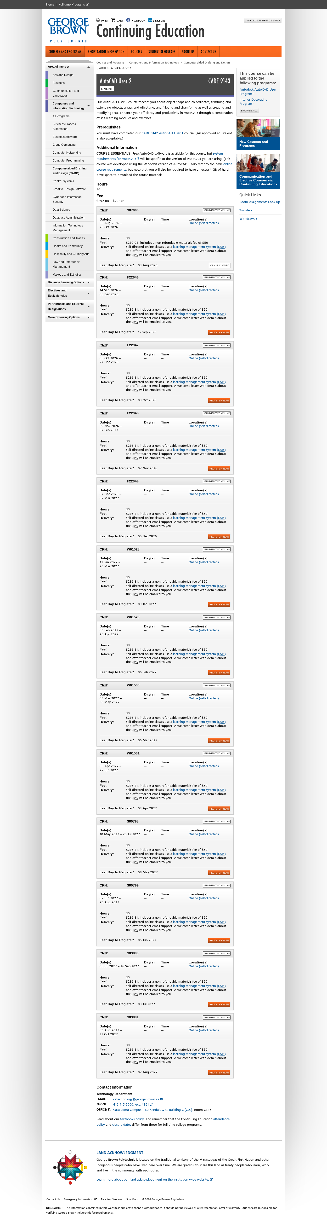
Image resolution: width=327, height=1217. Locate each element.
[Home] (70, 30)
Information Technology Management (68, 228)
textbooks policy (132, 1119)
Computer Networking (67, 152)
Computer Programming (68, 160)
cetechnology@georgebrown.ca (136, 1099)
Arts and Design (63, 75)
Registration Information (106, 51)
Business (59, 83)
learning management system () (199, 247)
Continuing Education (150, 30)
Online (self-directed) (204, 223)
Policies (136, 51)
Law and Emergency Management (66, 264)
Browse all (249, 110)
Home (50, 4)
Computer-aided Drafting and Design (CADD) (69, 171)
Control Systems (63, 181)
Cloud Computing (64, 144)
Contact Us (208, 51)
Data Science (61, 209)
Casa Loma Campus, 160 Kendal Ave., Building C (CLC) (152, 1110)
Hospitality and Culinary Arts (71, 254)
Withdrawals (248, 219)
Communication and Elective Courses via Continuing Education (257, 180)
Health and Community (68, 246)
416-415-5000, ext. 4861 (131, 1104)
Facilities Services (111, 1199)
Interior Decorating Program (253, 102)
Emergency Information (78, 1199)
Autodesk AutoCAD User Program (258, 91)
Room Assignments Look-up (259, 202)
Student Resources (161, 51)
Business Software (65, 137)
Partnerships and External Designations (66, 306)
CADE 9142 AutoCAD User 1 (162, 133)
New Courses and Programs (253, 143)
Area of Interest (58, 66)
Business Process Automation (64, 126)
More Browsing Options (64, 317)
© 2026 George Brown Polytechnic (163, 1199)
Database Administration (69, 217)
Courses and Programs (65, 51)
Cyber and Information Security (67, 199)
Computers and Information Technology (69, 106)
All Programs (61, 116)
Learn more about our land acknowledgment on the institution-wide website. (152, 1179)
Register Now (219, 332)
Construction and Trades (69, 238)
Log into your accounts (263, 20)
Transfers (245, 210)
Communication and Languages (66, 93)
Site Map (131, 1199)
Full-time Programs (72, 4)
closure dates (121, 1125)
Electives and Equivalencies (57, 293)
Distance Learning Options (66, 282)
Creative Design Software (69, 189)
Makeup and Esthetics (67, 274)
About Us (188, 51)
